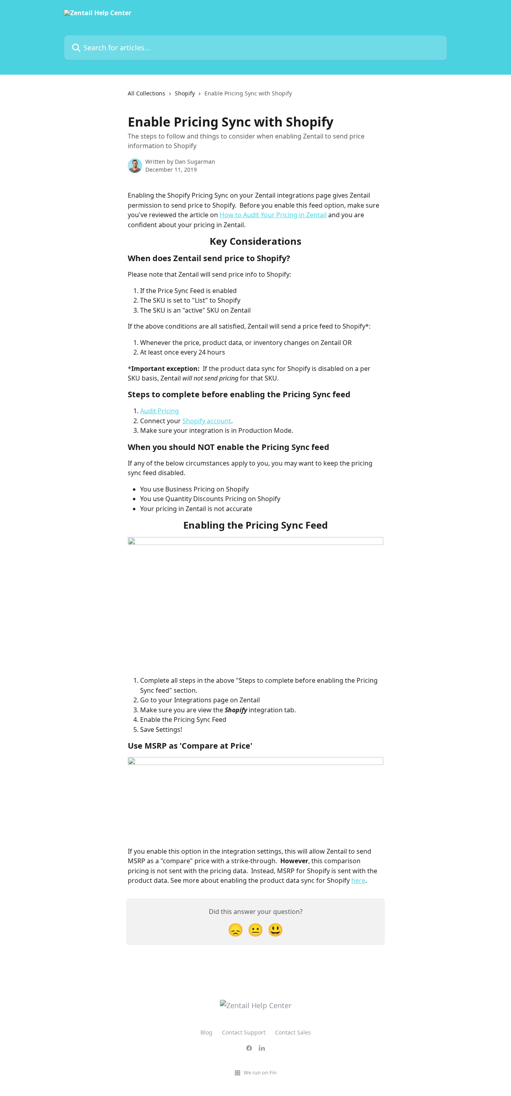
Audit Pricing (159, 410)
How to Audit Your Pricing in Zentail (273, 214)
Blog (206, 1032)
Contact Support (243, 1032)
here (358, 880)
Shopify (185, 93)
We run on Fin (260, 1072)
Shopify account (206, 420)
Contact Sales (293, 1032)
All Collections (146, 93)
